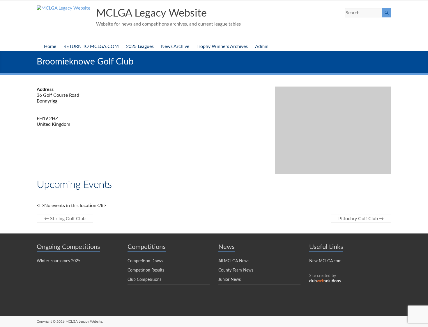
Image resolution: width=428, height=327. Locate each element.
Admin (261, 46)
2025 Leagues (140, 46)
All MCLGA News (233, 261)
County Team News (235, 270)
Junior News (229, 280)
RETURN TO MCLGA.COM (91, 46)
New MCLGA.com (325, 261)
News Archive (175, 46)
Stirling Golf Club (65, 218)
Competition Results (146, 270)
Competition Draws (145, 261)
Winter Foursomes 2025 (58, 261)
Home (50, 46)
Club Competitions (144, 280)
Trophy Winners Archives (222, 46)
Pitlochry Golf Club (361, 218)
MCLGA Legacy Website (151, 13)
